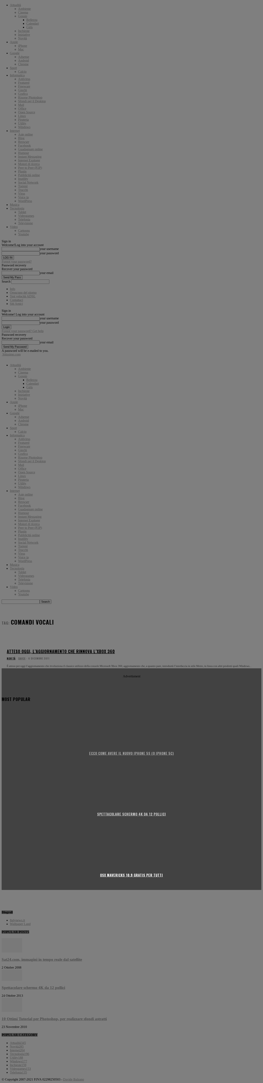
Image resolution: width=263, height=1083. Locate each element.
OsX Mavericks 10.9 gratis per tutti (131, 875)
